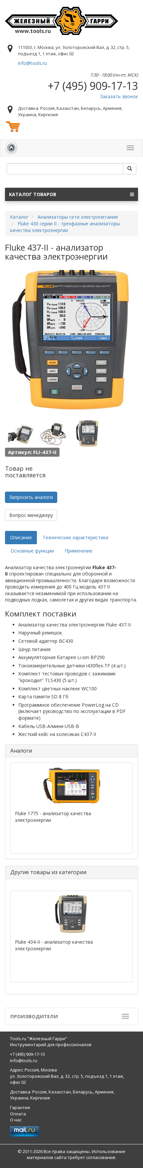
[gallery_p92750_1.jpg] (54, 433)
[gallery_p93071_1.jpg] (87, 433)
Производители (34, 1016)
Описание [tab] (21, 537)
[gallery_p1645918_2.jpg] (20, 433)
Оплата (18, 1114)
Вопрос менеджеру (31, 515)
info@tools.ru (32, 63)
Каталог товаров (32, 194)
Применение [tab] (78, 551)
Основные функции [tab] (32, 551)
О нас (16, 1120)
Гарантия (20, 1107)
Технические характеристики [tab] (75, 537)
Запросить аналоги (31, 497)
